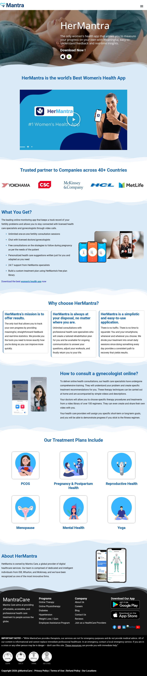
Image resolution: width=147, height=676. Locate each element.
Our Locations (89, 670)
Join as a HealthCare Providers (90, 622)
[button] (141, 6)
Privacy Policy (41, 670)
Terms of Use (57, 670)
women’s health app (31, 281)
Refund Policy (73, 670)
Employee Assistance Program (54, 622)
